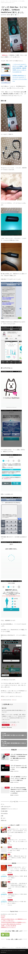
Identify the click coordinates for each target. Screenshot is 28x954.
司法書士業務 (4, 811)
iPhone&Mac (4, 813)
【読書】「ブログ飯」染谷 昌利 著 (8, 925)
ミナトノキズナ (5, 1)
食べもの (3, 818)
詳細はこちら (6, 724)
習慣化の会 (4, 55)
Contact (3, 917)
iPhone (13, 14)
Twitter (4, 727)
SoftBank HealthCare (6, 699)
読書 (2, 816)
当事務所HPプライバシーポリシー (9, 809)
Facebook (10, 727)
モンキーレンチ (16, 950)
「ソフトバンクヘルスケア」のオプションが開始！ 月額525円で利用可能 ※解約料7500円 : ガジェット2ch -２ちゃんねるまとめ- (20, 68)
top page (3, 915)
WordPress (3, 952)
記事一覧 (13, 724)
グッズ (17, 14)
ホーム (2, 804)
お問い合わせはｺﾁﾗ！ (6, 806)
